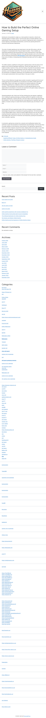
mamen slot (4, 421)
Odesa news (5, 535)
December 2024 (6, 277)
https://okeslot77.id (6, 594)
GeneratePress (27, 716)
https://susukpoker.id (7, 621)
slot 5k (3, 314)
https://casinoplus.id (7, 585)
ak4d (3, 405)
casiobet (4, 320)
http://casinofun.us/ (6, 636)
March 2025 (5, 271)
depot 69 (4, 458)
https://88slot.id (5, 675)
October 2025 (5, 257)
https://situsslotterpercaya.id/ (9, 604)
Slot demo (4, 413)
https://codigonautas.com (8, 560)
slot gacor (4, 386)
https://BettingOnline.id (7, 582)
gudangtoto (4, 369)
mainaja (4, 427)
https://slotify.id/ (6, 607)
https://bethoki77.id (6, 583)
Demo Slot (4, 425)
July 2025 (4, 263)
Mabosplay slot (5, 372)
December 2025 (6, 252)
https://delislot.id (6, 588)
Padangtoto (4, 662)
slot (3, 294)
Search (3, 186)
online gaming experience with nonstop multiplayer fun (15, 211)
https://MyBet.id (6, 580)
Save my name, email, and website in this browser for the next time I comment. (22, 175)
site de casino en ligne (7, 205)
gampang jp (4, 454)
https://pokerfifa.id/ (6, 614)
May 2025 (4, 267)
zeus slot (4, 368)
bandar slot (4, 348)
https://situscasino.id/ (7, 601)
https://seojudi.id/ (6, 611)
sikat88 (3, 407)
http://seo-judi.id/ (6, 624)
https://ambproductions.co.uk (9, 643)
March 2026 (5, 246)
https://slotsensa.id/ (6, 608)
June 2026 (4, 242)
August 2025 (5, 261)
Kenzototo (4, 509)
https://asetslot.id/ (6, 605)
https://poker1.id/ (6, 619)
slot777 (3, 329)
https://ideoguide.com (7, 547)
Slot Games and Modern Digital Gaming (11, 218)
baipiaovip (4, 522)
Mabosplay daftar (6, 335)
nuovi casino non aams (7, 199)
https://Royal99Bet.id (7, 577)
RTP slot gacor (21, 55)
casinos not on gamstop (7, 354)
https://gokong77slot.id (7, 590)
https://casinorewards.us (8, 681)
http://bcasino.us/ (6, 630)
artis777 (4, 415)
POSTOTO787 (5, 323)
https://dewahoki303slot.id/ (8, 610)
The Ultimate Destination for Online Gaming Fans (13, 216)
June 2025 (4, 265)
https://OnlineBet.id (6, 579)
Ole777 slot (4, 411)
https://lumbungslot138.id (8, 591)
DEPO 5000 (4, 345)
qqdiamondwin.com (6, 397)
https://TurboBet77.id (7, 574)
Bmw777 (4, 202)
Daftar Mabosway (6, 326)
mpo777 (4, 399)
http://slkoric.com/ (6, 706)
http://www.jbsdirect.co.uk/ (8, 687)
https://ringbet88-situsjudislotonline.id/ (11, 613)
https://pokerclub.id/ (7, 616)
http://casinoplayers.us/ (7, 694)
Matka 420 (4, 450)
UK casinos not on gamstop (8, 378)
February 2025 (5, 273)
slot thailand (5, 409)
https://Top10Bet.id (6, 573)
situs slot (4, 403)
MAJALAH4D (5, 311)
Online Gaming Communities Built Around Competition (15, 214)
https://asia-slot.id (6, 587)
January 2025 (5, 275)
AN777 (3, 302)
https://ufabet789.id (7, 576)
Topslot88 (4, 471)
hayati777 (4, 417)
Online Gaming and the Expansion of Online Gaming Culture (16, 220)
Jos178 (3, 446)
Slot (3, 456)
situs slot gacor (6, 351)
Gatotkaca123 (5, 440)
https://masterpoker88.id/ (8, 618)
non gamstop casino (7, 366)
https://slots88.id (6, 622)
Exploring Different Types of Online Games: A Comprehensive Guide (19, 138)
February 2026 (5, 248)
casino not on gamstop (7, 363)
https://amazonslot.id (7, 541)
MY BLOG (5, 136)
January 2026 (5, 250)
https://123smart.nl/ (6, 292)
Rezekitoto (4, 515)
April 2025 (4, 269)
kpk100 (3, 332)
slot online (4, 390)
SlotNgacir (4, 305)
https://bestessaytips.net (8, 429)
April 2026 (4, 244)
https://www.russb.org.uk (8, 655)
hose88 (3, 503)
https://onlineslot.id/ (6, 602)
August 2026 (5, 240)
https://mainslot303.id (7, 593)
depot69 (4, 298)
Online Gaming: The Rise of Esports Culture (13, 140)
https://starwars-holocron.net (9, 385)
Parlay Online (5, 297)
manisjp (4, 668)
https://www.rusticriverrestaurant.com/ (11, 317)
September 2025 (6, 259)
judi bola (4, 566)
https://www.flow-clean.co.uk (9, 649)
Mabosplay (4, 338)
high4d (3, 393)
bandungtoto (5, 464)
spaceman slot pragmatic (8, 477)
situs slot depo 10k (6, 289)
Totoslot (4, 342)
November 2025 (6, 255)
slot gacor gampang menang (9, 360)
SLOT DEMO (5, 423)
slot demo (4, 448)
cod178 (3, 388)
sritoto (3, 436)
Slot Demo (4, 432)
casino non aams (6, 208)
